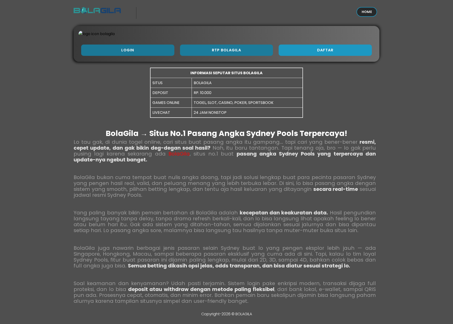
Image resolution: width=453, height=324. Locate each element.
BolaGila (179, 153)
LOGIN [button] (127, 50)
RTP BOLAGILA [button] (226, 50)
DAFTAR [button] (325, 50)
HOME (367, 11)
